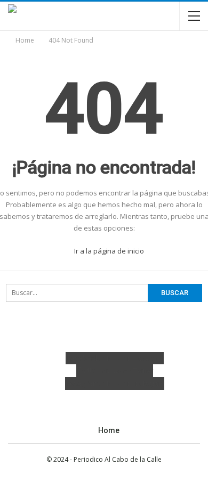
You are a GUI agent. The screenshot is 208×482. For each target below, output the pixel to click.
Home (108, 430)
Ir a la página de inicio (108, 251)
